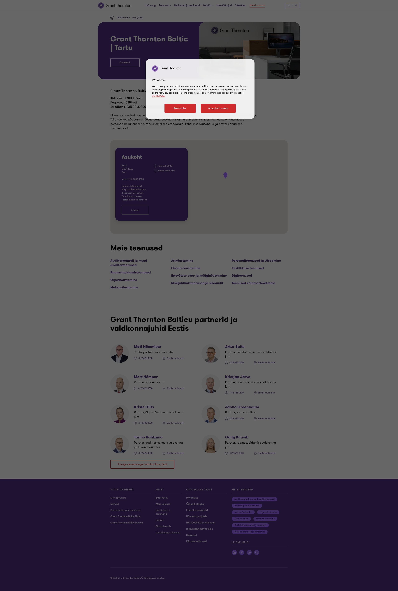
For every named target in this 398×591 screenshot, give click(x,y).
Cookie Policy (158, 96)
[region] (200, 89)
